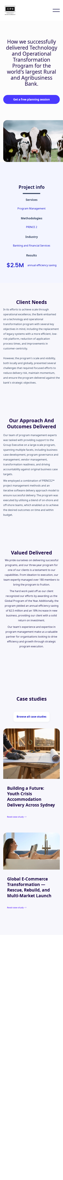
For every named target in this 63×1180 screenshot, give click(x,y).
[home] (11, 10)
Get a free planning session (31, 99)
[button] (56, 10)
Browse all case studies (31, 716)
